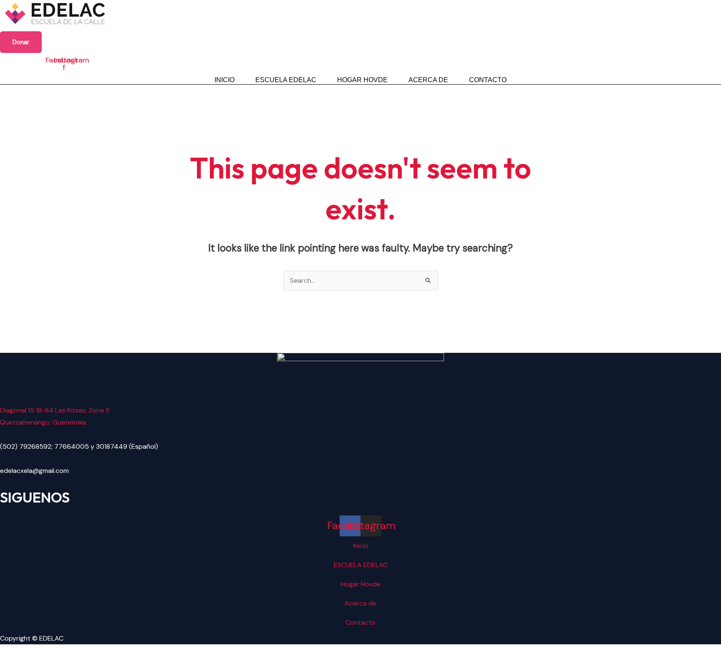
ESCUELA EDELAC (285, 79)
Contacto (488, 79)
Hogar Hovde (362, 79)
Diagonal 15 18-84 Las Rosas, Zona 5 (55, 410)
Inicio (224, 79)
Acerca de (428, 79)
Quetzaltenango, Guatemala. (43, 422)
